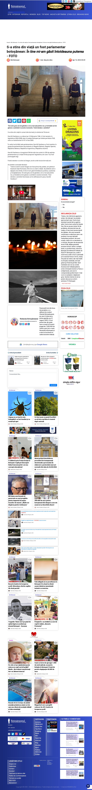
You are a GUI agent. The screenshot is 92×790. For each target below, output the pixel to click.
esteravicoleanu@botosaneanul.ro (28, 321)
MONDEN (33, 14)
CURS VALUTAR (72, 334)
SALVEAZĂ (53, 385)
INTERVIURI (16, 14)
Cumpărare (75, 338)
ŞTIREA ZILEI (71, 14)
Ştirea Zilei (38, 726)
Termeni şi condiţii (15, 778)
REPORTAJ (25, 14)
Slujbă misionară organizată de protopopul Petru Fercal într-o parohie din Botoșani (22, 358)
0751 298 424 (11, 727)
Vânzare (81, 338)
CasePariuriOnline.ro (43, 760)
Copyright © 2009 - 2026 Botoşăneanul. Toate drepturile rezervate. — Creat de (46, 787)
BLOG (39, 14)
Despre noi (12, 764)
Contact (11, 769)
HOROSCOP (72, 317)
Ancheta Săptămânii (39, 723)
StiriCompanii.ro (49, 763)
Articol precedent (15, 353)
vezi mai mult (66, 283)
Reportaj (38, 738)
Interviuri (38, 740)
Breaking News (38, 732)
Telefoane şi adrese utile (17, 773)
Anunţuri (12, 771)
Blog (36, 743)
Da (63, 204)
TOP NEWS (45, 14)
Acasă (8, 42)
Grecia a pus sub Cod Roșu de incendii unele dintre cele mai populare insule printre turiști (38, 538)
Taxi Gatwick (49, 762)
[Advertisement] (46, 29)
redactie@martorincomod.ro (15, 730)
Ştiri (36, 736)
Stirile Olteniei (49, 764)
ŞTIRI (9, 14)
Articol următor (51, 353)
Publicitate (12, 766)
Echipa (37, 754)
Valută (63, 338)
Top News (38, 729)
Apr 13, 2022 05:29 (78, 60)
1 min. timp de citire (45, 60)
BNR (69, 338)
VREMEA (72, 344)
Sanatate (11, 640)
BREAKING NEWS (83, 14)
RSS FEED (12, 780)
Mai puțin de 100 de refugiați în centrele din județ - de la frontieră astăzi (48, 358)
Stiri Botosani (14, 42)
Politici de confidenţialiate (17, 776)
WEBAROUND (71, 787)
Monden (38, 745)
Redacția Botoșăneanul (29, 319)
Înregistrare (87, 1)
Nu (64, 207)
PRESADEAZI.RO (49, 760)
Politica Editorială (38, 751)
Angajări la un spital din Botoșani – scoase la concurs (33, 520)
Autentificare (79, 1)
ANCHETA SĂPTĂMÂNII (58, 14)
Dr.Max (48, 761)
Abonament (13, 783)
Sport (37, 747)
